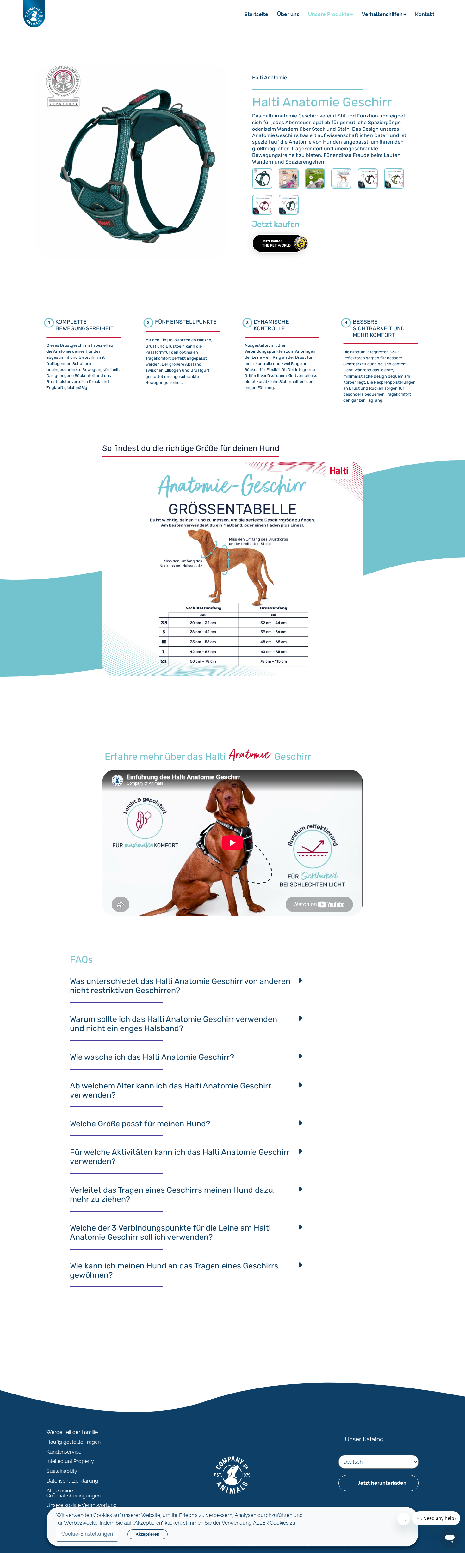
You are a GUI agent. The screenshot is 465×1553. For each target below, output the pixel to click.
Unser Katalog (364, 1439)
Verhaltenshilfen (382, 14)
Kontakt (424, 14)
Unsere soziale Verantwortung (81, 1505)
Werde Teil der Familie (72, 1432)
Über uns (288, 14)
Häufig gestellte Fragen (73, 1442)
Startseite (256, 14)
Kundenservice (63, 1451)
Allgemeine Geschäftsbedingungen (73, 1493)
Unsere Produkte (329, 14)
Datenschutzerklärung (72, 1481)
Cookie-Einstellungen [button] (87, 1534)
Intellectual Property (70, 1461)
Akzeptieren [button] (147, 1534)
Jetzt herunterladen (382, 1483)
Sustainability (61, 1471)
